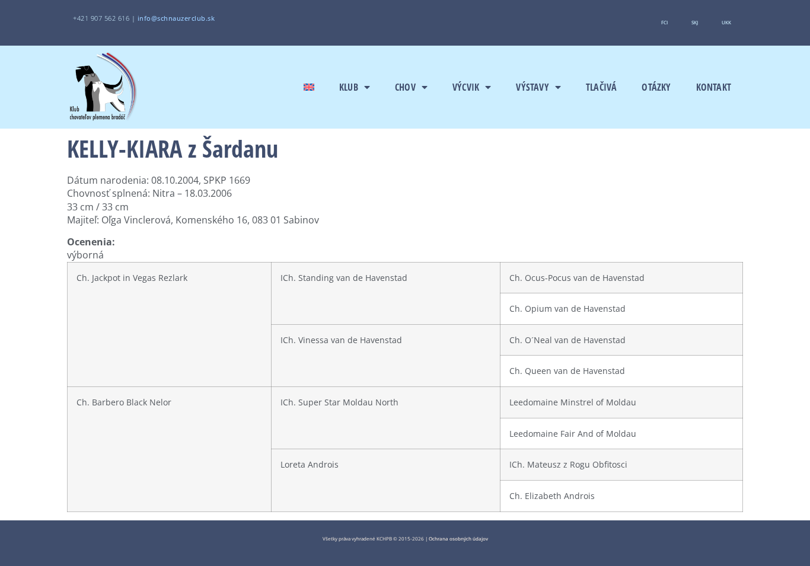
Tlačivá (601, 87)
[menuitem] (309, 87)
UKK (726, 22)
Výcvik (465, 87)
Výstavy (532, 87)
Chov (405, 87)
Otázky (656, 87)
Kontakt (713, 87)
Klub (348, 87)
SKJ (694, 22)
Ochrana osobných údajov (458, 538)
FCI (664, 22)
